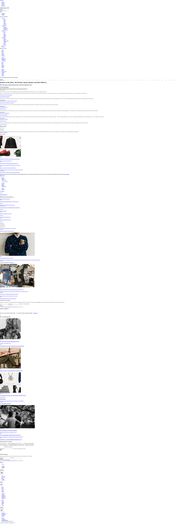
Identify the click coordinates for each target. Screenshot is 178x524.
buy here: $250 (2, 106)
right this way (35, 313)
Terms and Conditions (8, 306)
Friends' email (2, 448)
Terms (3, 516)
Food (4, 20)
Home (3, 70)
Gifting (3, 75)
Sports (5, 36)
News (1, 256)
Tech (4, 43)
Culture (3, 3)
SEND (1, 449)
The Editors (2, 86)
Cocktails (1, 260)
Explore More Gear (3, 397)
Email (1, 457)
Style (4, 19)
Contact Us (3, 514)
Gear (4, 22)
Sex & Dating (4, 60)
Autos (4, 24)
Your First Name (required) (13, 444)
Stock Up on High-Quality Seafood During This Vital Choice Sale (10, 435)
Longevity (5, 27)
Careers (3, 518)
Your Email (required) (12, 443)
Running (5, 29)
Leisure (3, 18)
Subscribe (5, 7)
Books (5, 34)
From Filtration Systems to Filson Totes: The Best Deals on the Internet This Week (13, 395)
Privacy (3, 517)
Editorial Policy (4, 513)
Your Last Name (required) (13, 445)
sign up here (67, 174)
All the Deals (2, 223)
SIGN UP (1, 458)
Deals (3, 5)
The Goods (3, 4)
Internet (3, 65)
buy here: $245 (2, 112)
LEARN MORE (2, 100)
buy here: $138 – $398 (3, 124)
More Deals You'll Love (3, 194)
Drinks (3, 50)
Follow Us (1, 7)
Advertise (3, 515)
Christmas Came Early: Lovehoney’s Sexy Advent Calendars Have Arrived (10, 172)
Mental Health (6, 28)
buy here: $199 (2, 118)
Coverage (3, 477)
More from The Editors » (3, 132)
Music (5, 31)
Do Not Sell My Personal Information (7, 521)
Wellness (3, 2)
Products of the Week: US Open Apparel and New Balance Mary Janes (9, 163)
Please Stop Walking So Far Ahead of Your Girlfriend (8, 430)
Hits (2, 475)
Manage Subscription (5, 520)
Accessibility (4, 519)
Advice (3, 498)
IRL (2, 478)
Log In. (7, 181)
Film (4, 32)
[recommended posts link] (5, 343)
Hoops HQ (3, 6)
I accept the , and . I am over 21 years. (12, 306)
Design (5, 35)
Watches (5, 23)
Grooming (1, 229)
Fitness (5, 26)
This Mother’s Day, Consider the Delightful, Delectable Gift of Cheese (11, 439)
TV (4, 33)
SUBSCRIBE (2, 191)
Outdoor (5, 41)
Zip (9, 304)
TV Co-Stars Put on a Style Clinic (5, 403)
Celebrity (1, 401)
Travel (5, 21)
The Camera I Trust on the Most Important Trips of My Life (9, 341)
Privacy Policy (15, 306)
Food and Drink (4, 71)
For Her (5, 42)
